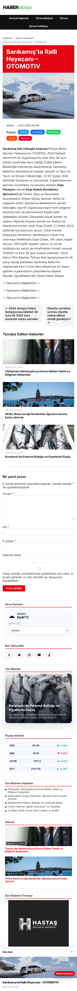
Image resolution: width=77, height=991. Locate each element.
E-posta (9, 541)
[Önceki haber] (59, 679)
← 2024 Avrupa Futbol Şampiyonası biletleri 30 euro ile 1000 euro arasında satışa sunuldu (21, 314)
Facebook (38, 132)
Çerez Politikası (38, 26)
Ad (6, 527)
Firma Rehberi (44, 18)
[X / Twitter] (19, 655)
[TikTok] (49, 655)
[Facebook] (9, 655)
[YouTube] (39, 655)
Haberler (7, 38)
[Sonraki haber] (66, 679)
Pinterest (25, 138)
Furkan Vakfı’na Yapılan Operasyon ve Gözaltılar (34, 806)
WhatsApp (53, 132)
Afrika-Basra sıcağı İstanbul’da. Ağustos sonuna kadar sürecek (37, 797)
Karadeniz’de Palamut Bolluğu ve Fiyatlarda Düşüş (35, 802)
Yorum (8, 493)
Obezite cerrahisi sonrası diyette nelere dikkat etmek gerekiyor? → (59, 315)
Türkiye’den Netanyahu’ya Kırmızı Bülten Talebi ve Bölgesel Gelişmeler (35, 790)
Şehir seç (14, 623)
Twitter (23, 132)
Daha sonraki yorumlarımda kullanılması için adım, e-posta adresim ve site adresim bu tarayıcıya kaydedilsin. (38, 577)
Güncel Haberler (19, 18)
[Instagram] (29, 655)
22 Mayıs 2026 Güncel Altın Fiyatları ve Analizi (33, 810)
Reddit (12, 138)
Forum (64, 18)
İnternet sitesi (12, 555)
